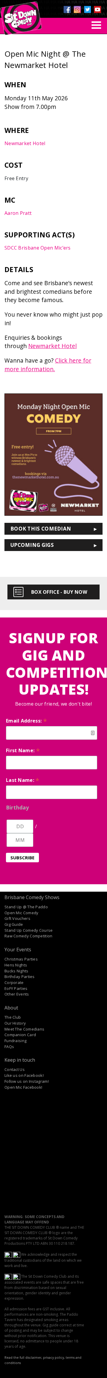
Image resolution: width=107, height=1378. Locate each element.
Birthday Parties (19, 976)
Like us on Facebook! (24, 1075)
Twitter (87, 9)
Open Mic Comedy (21, 912)
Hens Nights (15, 965)
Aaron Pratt (18, 213)
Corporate (14, 982)
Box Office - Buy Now (59, 592)
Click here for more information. (47, 364)
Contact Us (14, 1069)
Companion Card (20, 1034)
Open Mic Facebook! (23, 1087)
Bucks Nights (16, 971)
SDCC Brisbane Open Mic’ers (37, 248)
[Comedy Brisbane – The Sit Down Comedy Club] (21, 15)
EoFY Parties (16, 988)
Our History (15, 1023)
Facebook (67, 9)
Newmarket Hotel (24, 143)
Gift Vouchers (17, 918)
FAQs (9, 1046)
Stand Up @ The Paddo (26, 906)
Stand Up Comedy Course (28, 930)
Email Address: (26, 720)
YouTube (97, 9)
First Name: (23, 750)
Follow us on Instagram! (26, 1081)
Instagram (77, 9)
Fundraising (15, 1040)
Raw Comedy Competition (28, 936)
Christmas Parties (21, 959)
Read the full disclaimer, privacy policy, (34, 1357)
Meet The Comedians (24, 1029)
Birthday (17, 807)
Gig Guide (13, 924)
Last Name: (23, 780)
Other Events (16, 994)
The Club (12, 1017)
